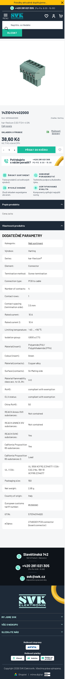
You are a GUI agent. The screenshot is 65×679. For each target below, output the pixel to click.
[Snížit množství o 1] (3, 150)
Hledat (12, 32)
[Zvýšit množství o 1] (14, 150)
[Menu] (5, 16)
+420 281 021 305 (41, 159)
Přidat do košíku (36, 149)
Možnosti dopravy (56, 132)
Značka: (57, 118)
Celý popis (7, 125)
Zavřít (18, 169)
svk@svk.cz (36, 576)
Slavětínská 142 (35, 554)
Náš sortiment (35, 243)
